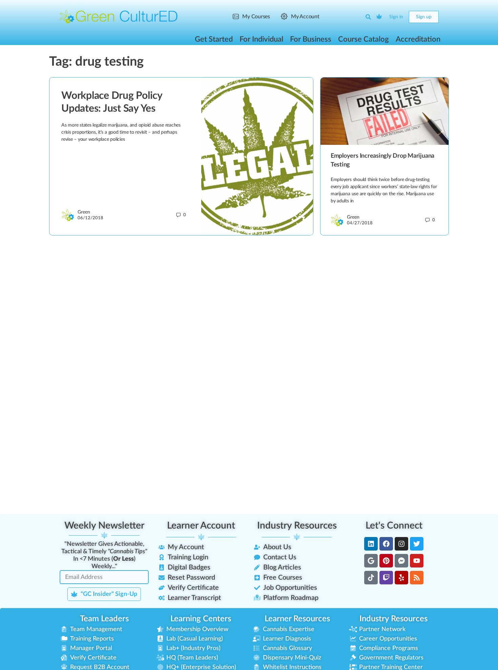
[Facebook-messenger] (401, 560)
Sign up (424, 17)
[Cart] (379, 17)
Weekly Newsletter (104, 525)
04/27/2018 (360, 223)
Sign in (396, 17)
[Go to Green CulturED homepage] (118, 17)
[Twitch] (386, 577)
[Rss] (416, 577)
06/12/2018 (90, 218)
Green (84, 212)
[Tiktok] (371, 577)
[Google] (371, 560)
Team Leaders (104, 619)
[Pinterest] (386, 560)
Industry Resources (297, 525)
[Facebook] (386, 544)
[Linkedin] (371, 544)
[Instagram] (401, 544)
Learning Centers (200, 619)
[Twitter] (416, 544)
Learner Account (201, 525)
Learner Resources (297, 619)
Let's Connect (394, 525)
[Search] (368, 17)
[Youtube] (416, 560)
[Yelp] (401, 577)
